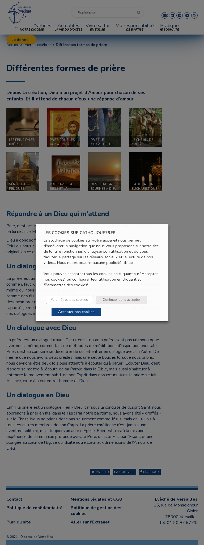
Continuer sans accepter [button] (121, 299)
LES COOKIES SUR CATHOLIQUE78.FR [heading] (80, 232)
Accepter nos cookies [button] (76, 311)
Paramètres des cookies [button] (69, 299)
